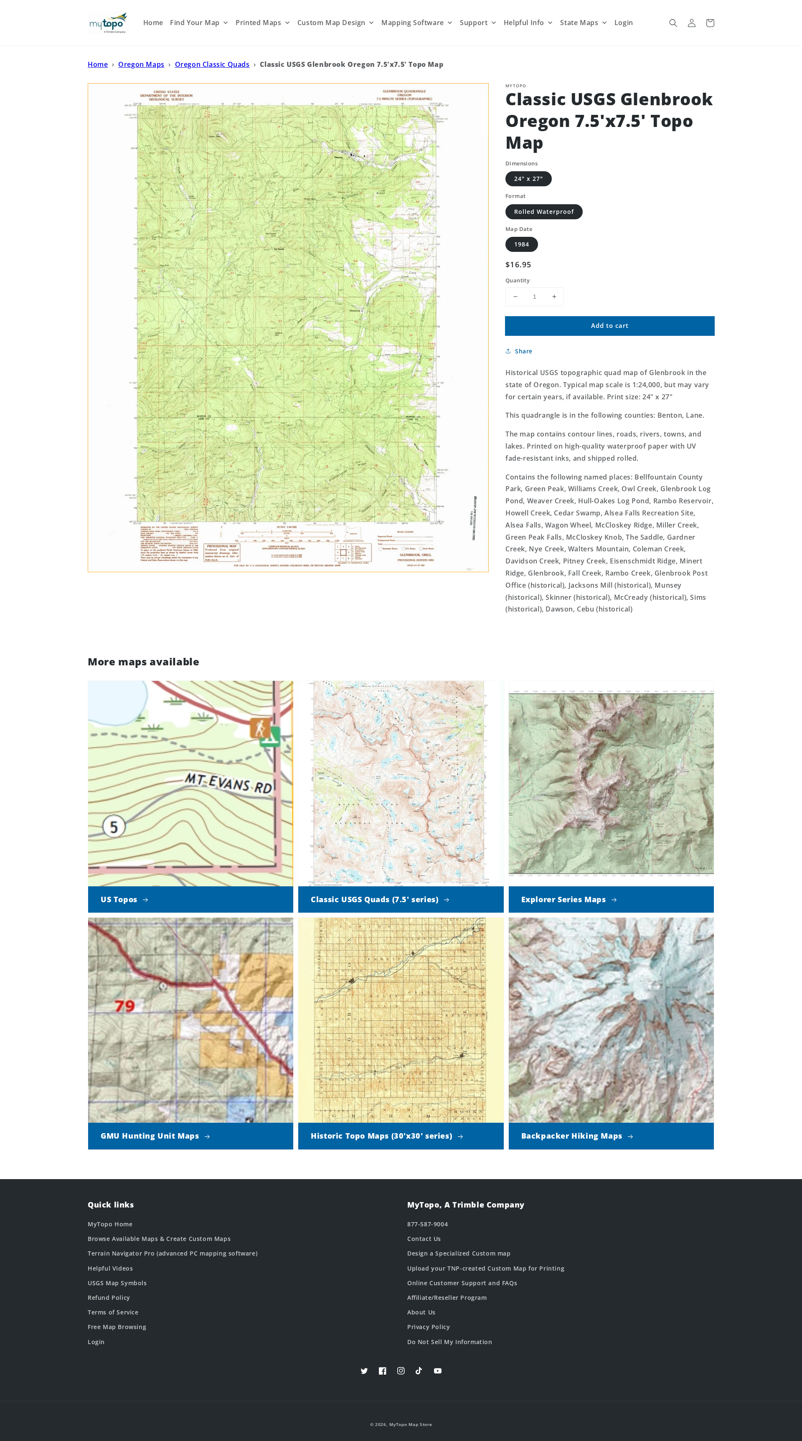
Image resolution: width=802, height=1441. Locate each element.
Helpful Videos (110, 1268)
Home (98, 64)
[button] (673, 23)
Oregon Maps (141, 64)
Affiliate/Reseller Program (447, 1297)
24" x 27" (528, 179)
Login (96, 1342)
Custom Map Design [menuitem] (331, 22)
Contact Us (424, 1239)
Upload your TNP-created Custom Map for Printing (485, 1268)
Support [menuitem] (473, 22)
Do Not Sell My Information (449, 1342)
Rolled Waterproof (544, 212)
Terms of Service (113, 1312)
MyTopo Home (110, 1224)
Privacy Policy (428, 1327)
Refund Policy (109, 1297)
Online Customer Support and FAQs (462, 1283)
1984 (521, 244)
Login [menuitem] (623, 22)
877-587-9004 (427, 1224)
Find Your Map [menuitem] (195, 22)
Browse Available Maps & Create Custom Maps (159, 1239)
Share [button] (524, 351)
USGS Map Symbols (117, 1283)
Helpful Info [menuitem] (524, 22)
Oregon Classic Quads (212, 64)
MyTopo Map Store (410, 1424)
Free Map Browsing (117, 1327)
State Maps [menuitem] (579, 22)
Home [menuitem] (153, 22)
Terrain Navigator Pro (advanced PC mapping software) (172, 1253)
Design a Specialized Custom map (459, 1253)
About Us (421, 1312)
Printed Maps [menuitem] (258, 22)
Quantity (517, 280)
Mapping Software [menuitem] (412, 22)
